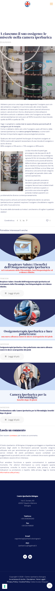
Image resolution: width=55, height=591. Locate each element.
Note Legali (40, 579)
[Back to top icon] (49, 585)
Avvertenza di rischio (17, 579)
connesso (13, 435)
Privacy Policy (12, 582)
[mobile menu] (51, 4)
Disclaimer (31, 579)
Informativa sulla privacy (9, 472)
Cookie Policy (24, 582)
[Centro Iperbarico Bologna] (27, 4)
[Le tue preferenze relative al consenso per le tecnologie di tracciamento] (4, 586)
